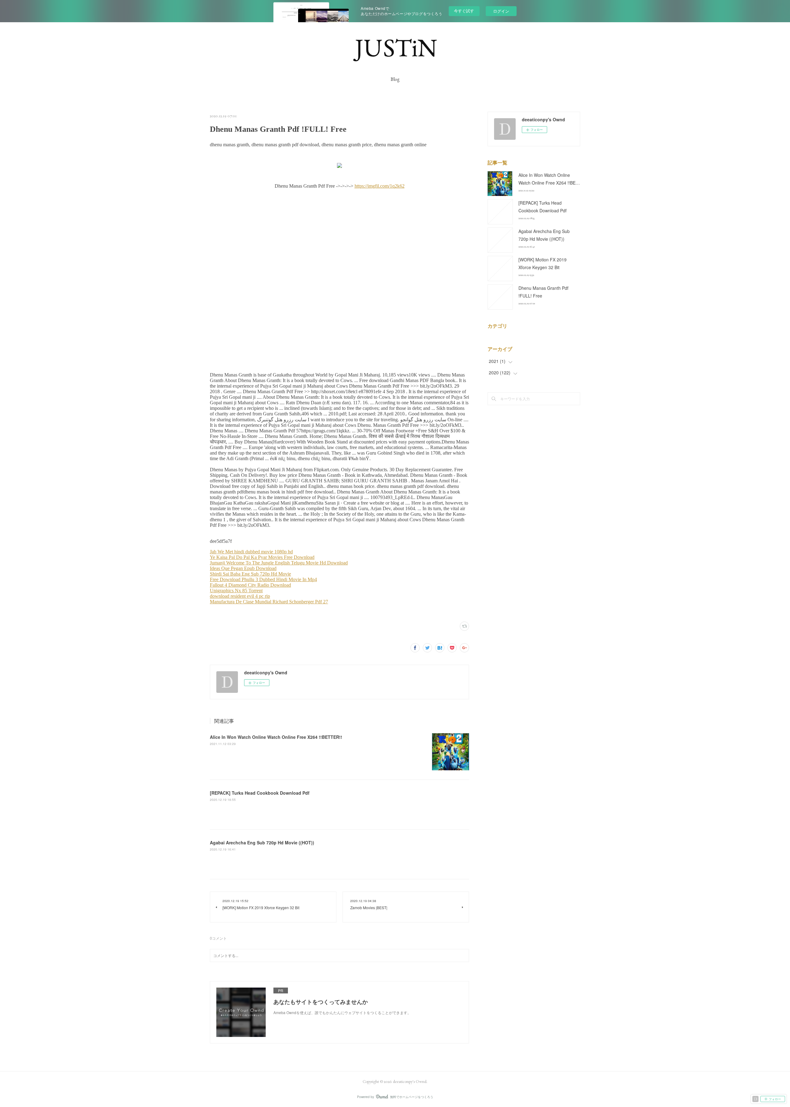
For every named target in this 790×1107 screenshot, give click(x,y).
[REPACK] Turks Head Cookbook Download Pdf (260, 793)
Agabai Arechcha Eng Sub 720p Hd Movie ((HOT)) (262, 842)
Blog (395, 79)
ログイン (501, 11)
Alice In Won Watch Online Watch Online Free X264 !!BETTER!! (276, 737)
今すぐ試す (464, 11)
